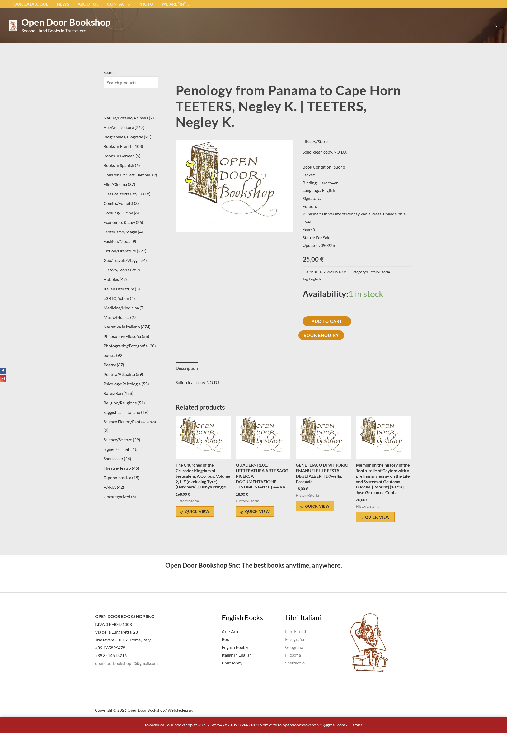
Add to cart (327, 321)
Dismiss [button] (355, 724)
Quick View (197, 511)
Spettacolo (295, 662)
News (63, 3)
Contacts (118, 3)
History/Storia (315, 141)
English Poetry (235, 647)
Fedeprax (185, 710)
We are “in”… (175, 3)
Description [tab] (187, 368)
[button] (495, 25)
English (315, 279)
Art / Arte (230, 631)
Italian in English (237, 654)
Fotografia (294, 639)
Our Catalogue (30, 3)
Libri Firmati (296, 631)
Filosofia (293, 654)
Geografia (294, 647)
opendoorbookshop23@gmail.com (126, 663)
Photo (145, 3)
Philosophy (232, 662)
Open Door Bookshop (66, 21)
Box (225, 639)
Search (110, 72)
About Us (88, 3)
